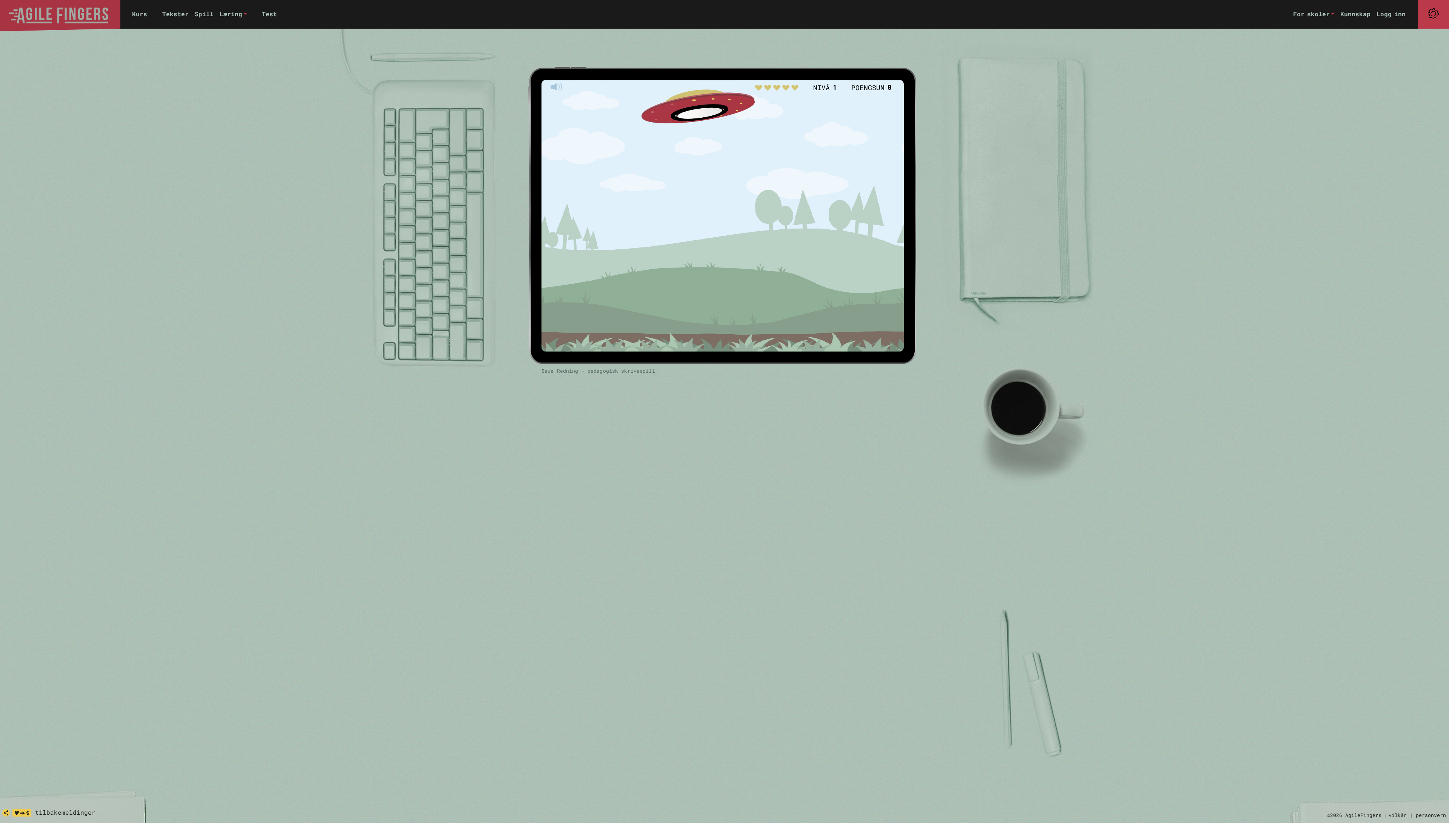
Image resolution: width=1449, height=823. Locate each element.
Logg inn (1391, 14)
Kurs (139, 14)
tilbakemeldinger (65, 812)
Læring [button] (231, 14)
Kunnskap (1355, 14)
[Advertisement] (1022, 177)
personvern (1431, 815)
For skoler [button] (1311, 14)
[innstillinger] (1433, 14)
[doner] (21, 813)
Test (269, 14)
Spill (204, 14)
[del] (6, 813)
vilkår (1398, 815)
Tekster (175, 14)
